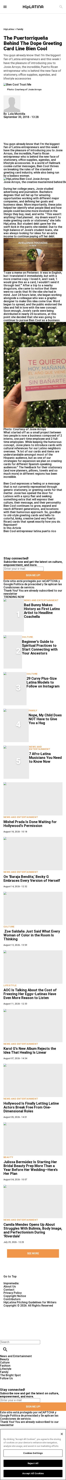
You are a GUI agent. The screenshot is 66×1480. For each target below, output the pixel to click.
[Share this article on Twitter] (25, 120)
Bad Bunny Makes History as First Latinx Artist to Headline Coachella (42, 611)
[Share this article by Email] (33, 120)
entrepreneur (25, 531)
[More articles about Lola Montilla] (12, 97)
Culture (27, 637)
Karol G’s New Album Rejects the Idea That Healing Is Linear (30, 1050)
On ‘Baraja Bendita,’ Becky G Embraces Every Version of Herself (32, 879)
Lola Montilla (16, 113)
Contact (9, 1289)
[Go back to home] (27, 1320)
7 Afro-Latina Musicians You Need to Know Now (45, 758)
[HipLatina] (33, 6)
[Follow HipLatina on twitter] (13, 1381)
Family (20, 29)
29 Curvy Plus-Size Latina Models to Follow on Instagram (43, 682)
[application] (33, 254)
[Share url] (7, 138)
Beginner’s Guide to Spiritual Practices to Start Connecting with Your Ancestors (40, 647)
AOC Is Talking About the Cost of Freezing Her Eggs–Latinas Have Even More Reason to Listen (30, 994)
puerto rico (49, 531)
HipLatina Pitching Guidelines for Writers (30, 1302)
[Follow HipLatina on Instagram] (21, 1381)
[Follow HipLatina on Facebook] (4, 1381)
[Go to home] (33, 1269)
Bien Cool (43, 166)
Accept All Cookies (33, 1473)
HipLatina (9, 29)
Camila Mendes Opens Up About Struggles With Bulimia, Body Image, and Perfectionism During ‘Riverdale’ (33, 1230)
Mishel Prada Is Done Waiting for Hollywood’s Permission (30, 824)
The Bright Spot (10, 1375)
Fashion (5, 1365)
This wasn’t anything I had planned (32, 215)
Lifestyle (10, 985)
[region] (33, 1454)
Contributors (12, 1299)
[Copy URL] (12, 131)
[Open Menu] (5, 7)
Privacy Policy (13, 1293)
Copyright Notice (15, 1296)
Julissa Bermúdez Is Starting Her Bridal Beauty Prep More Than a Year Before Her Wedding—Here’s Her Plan (31, 1168)
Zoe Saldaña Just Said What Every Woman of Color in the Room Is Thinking (32, 935)
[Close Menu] (4, 1336)
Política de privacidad (27, 584)
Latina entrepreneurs (25, 147)
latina (37, 531)
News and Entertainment (41, 600)
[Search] (61, 7)
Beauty (8, 1157)
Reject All (33, 1463)
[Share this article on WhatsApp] (8, 120)
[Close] (62, 1434)
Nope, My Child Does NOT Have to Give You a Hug (45, 719)
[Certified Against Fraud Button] (16, 1308)
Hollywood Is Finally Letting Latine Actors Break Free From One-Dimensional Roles (31, 1107)
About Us (10, 1286)
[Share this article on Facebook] (16, 120)
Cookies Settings (33, 1453)
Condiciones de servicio (19, 587)
